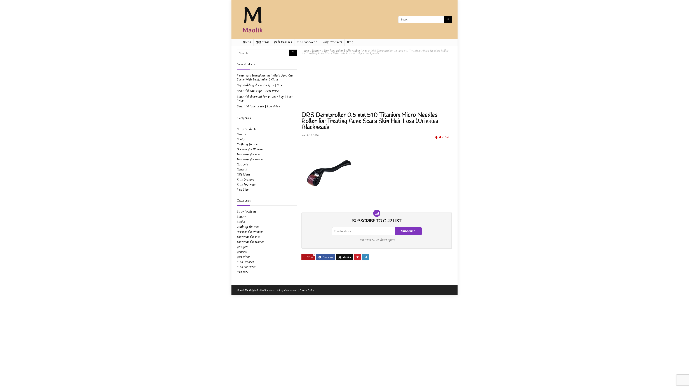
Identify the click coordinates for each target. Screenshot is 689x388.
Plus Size (243, 189)
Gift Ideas (262, 42)
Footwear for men (249, 154)
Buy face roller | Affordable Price (345, 51)
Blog (350, 42)
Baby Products (332, 42)
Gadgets (242, 164)
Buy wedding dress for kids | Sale (260, 85)
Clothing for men (248, 144)
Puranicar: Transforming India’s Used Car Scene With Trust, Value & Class (265, 77)
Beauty (316, 51)
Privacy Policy (306, 290)
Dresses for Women (250, 149)
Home (247, 42)
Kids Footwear (307, 42)
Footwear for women (250, 159)
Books (241, 139)
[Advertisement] (376, 83)
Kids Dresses (283, 42)
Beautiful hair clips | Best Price (258, 91)
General (242, 169)
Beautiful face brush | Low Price (258, 106)
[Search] (448, 19)
